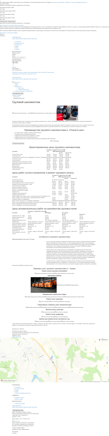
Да (13, 62)
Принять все (4, 21)
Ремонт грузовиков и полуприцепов (23, 91)
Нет (16, 62)
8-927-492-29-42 (25, 38)
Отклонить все (11, 21)
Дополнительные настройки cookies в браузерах (12, 25)
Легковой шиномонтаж (18, 143)
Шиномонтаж (18, 44)
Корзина (14, 67)
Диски (16, 85)
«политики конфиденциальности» (79, 2)
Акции (16, 47)
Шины (16, 83)
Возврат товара (19, 399)
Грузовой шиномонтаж (23, 89)
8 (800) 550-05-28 (16, 37)
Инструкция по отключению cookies (8, 32)
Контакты (17, 49)
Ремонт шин (21, 88)
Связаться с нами (19, 397)
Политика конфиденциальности (23, 393)
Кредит (17, 46)
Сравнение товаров (20, 403)
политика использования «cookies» (61, 2)
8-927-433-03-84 (33, 38)
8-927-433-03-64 (16, 38)
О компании (18, 41)
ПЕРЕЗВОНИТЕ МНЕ (18, 93)
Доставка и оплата (19, 43)
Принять (2, 34)
